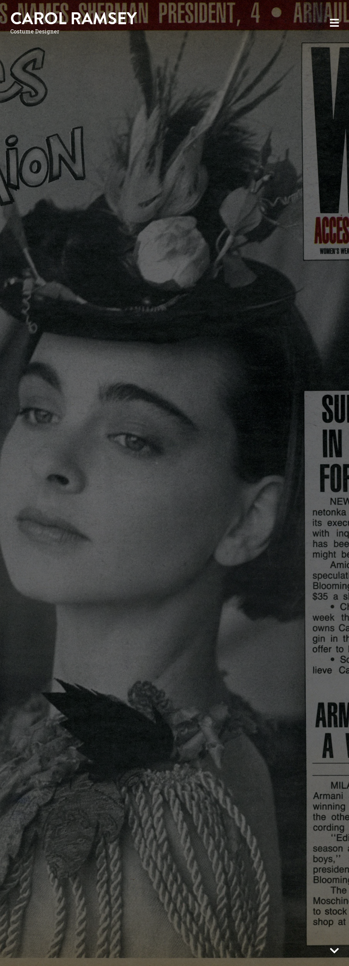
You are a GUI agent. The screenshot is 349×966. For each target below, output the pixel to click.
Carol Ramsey (73, 18)
